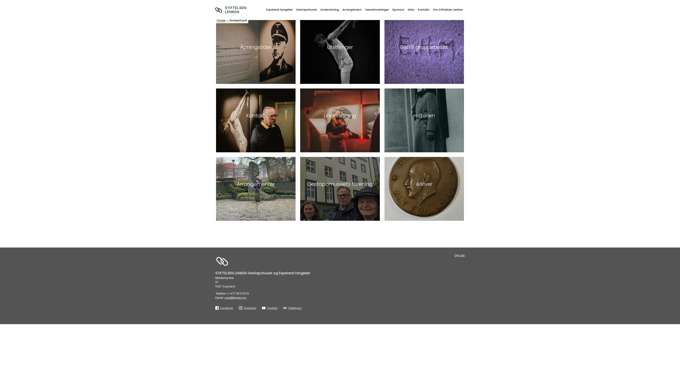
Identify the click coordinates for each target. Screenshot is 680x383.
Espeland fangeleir (279, 10)
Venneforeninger (377, 10)
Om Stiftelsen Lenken (448, 10)
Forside (221, 20)
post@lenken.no (235, 297)
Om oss (460, 255)
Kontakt (423, 10)
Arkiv (411, 10)
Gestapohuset (306, 10)
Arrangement (351, 10)
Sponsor (398, 10)
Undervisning (329, 10)
